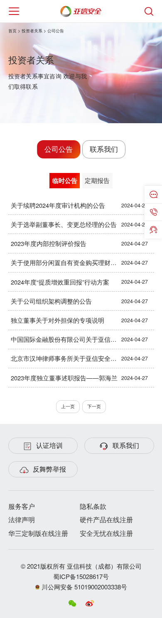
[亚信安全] (81, 9)
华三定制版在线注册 (38, 533)
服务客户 (21, 506)
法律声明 (21, 519)
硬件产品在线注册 (106, 519)
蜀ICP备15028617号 (81, 576)
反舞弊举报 (49, 469)
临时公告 (64, 180)
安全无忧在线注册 (106, 533)
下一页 (94, 406)
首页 (12, 30)
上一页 (68, 406)
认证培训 (49, 445)
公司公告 (58, 149)
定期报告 (97, 180)
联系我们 (104, 149)
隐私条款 (93, 506)
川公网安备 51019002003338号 (83, 586)
